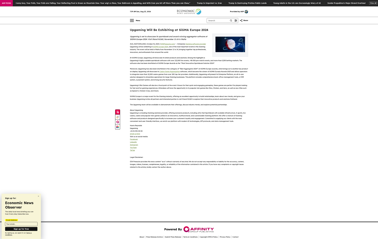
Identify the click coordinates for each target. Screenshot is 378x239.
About (141, 237)
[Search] (231, 20)
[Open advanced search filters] (235, 20)
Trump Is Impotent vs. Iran (209, 3)
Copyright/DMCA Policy (209, 237)
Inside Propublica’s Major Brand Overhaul (346, 3)
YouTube (133, 148)
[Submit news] (117, 112)
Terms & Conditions (190, 237)
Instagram (134, 145)
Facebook (134, 139)
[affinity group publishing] (117, 122)
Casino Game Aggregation (169, 72)
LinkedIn (133, 142)
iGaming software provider (195, 44)
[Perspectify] (117, 117)
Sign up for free (21, 229)
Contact (235, 237)
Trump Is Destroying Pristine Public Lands (247, 3)
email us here (135, 134)
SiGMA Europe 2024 (160, 47)
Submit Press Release (173, 237)
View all (373, 3)
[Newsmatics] (117, 126)
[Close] (38, 196)
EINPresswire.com (167, 44)
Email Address (11, 220)
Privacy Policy (225, 237)
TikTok (132, 150)
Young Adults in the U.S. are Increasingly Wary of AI (297, 3)
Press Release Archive (154, 237)
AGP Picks (6, 3)
